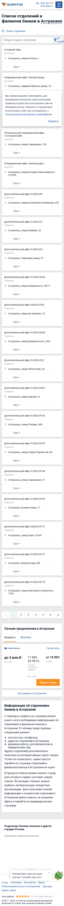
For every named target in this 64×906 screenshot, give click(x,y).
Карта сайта (9, 890)
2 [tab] (33, 869)
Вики (41, 882)
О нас (5, 882)
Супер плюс (53, 648)
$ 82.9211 (45, 3)
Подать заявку (48, 682)
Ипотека (26, 637)
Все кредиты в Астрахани (32, 693)
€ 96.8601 (45, 6)
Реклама (16, 882)
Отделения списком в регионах (21, 836)
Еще (15, 66)
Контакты (30, 882)
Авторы (47, 886)
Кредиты (10, 637)
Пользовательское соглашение (21, 886)
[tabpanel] (30, 831)
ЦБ (37, 3)
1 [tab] (30, 869)
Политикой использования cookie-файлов (28, 114)
